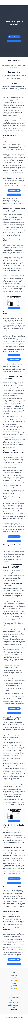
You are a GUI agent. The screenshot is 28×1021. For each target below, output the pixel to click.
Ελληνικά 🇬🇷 (14, 982)
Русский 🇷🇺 (14, 986)
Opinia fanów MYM (14, 1004)
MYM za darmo (14, 1000)
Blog (14, 1007)
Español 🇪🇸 (14, 988)
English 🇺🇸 (14, 977)
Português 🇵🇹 (14, 985)
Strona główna (14, 995)
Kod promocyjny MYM (14, 1002)
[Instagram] (16, 1009)
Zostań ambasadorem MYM (14, 1005)
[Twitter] (14, 1009)
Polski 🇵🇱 (14, 978)
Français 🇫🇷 (14, 975)
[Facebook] (12, 1009)
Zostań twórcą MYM (14, 997)
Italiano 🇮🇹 (14, 983)
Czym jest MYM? (14, 999)
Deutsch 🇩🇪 (14, 980)
